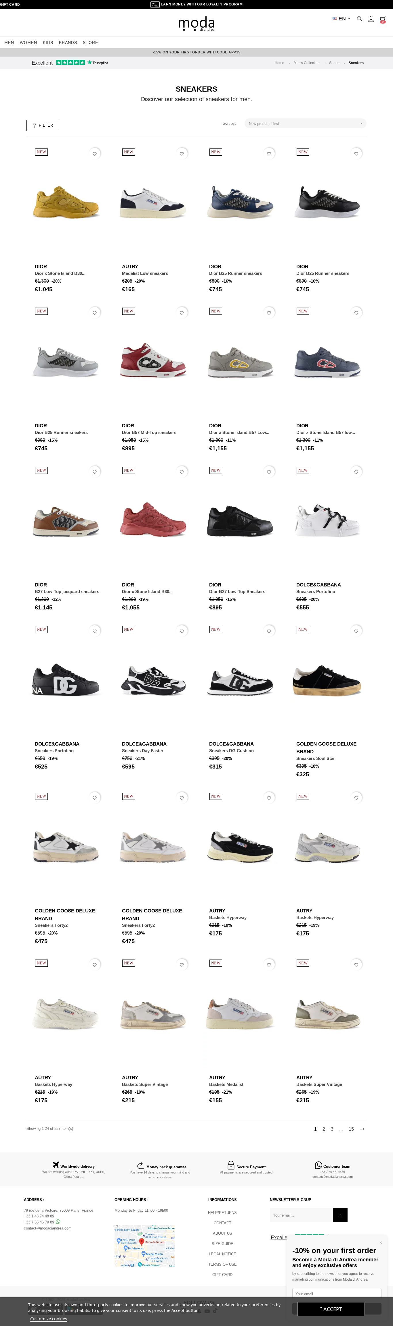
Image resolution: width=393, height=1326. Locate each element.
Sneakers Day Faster (142, 750)
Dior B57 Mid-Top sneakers (149, 432)
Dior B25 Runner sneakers (235, 273)
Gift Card (10, 5)
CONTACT (222, 1223)
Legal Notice (222, 1254)
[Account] (371, 18)
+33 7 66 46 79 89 (332, 1171)
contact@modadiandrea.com (332, 1176)
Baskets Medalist (226, 1084)
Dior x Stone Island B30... (60, 273)
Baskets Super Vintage (145, 1084)
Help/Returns (222, 1213)
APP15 (234, 52)
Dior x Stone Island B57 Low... (239, 432)
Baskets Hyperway (228, 917)
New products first (306, 123)
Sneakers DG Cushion (231, 750)
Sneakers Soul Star (315, 758)
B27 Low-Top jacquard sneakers (67, 591)
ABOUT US (222, 1233)
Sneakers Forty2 (51, 925)
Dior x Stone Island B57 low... (325, 432)
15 (351, 1129)
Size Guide (222, 1244)
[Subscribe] (340, 1215)
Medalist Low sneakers (145, 273)
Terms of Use (222, 1264)
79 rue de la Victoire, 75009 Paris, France (58, 1210)
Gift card (222, 1275)
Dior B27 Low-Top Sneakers (237, 591)
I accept (331, 1309)
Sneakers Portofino (315, 591)
